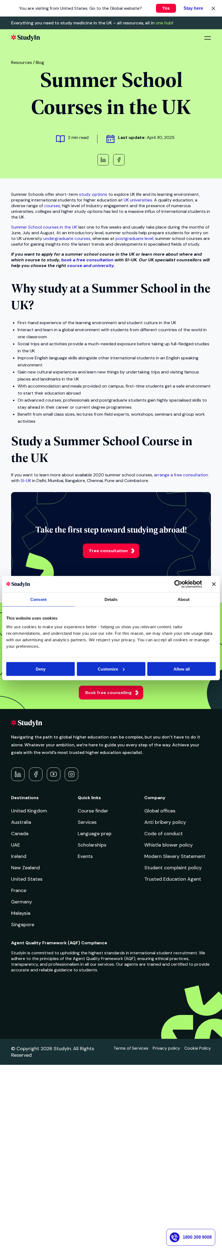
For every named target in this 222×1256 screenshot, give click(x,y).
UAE (15, 845)
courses (52, 206)
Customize (108, 668)
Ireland (18, 856)
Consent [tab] (38, 599)
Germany (21, 902)
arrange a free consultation (181, 475)
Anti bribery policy (165, 822)
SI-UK (26, 480)
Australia (21, 822)
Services (87, 822)
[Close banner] (214, 584)
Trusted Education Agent (172, 879)
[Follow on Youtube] (53, 774)
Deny (40, 668)
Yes (166, 8)
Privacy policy (166, 1048)
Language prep (95, 833)
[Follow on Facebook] (36, 774)
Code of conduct (163, 833)
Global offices (159, 811)
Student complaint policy (173, 867)
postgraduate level (134, 238)
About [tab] (184, 599)
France (18, 890)
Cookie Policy (197, 1048)
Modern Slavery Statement (174, 856)
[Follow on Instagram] (71, 774)
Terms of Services (130, 1048)
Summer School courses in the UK (44, 227)
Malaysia (20, 913)
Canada (19, 833)
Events (85, 856)
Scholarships (92, 845)
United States (27, 879)
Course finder (93, 811)
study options (93, 194)
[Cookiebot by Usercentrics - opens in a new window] (178, 584)
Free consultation (108, 551)
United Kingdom (29, 811)
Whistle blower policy (168, 845)
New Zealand (25, 867)
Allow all (182, 668)
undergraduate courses (66, 238)
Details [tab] (111, 599)
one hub (164, 23)
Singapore (22, 924)
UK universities (138, 200)
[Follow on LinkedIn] (18, 774)
